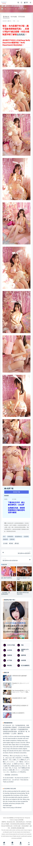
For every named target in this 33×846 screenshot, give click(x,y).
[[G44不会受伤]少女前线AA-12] (7, 708)
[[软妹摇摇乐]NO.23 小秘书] (7, 700)
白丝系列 (26, 536)
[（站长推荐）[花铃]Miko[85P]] (8, 586)
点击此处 (21, 35)
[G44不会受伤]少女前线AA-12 (20, 705)
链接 (17, 543)
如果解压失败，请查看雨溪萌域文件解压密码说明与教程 (16, 510)
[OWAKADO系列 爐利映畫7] (7, 678)
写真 (5, 8)
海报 (11, 543)
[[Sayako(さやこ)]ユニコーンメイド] (7, 685)
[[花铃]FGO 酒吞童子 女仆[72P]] (24, 571)
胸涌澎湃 (5, 539)
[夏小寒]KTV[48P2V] (6, 578)
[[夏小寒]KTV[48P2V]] (8, 572)
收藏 (6, 543)
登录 (26, 2)
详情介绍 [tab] (6, 16)
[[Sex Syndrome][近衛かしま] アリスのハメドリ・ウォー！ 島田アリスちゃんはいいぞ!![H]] (7, 692)
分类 (12, 844)
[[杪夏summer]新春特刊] (7, 715)
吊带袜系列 (10, 536)
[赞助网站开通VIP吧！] (16, 620)
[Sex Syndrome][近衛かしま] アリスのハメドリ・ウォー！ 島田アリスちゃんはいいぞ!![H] (21, 692)
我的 (21, 844)
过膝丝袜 (12, 539)
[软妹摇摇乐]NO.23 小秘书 (19, 698)
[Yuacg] (2, 9)
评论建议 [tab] (14, 16)
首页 (10, 20)
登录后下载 (16, 492)
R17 (4, 536)
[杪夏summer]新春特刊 (18, 713)
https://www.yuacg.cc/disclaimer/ (12, 807)
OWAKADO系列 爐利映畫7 (19, 675)
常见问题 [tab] (22, 16)
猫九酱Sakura (18, 536)
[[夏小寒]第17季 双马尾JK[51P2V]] (24, 586)
